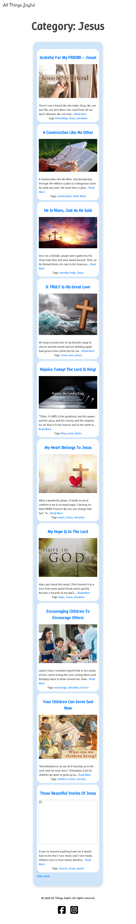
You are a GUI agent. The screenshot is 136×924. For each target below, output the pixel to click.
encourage (60, 687)
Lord (70, 433)
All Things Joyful (19, 5)
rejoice (78, 433)
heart (61, 517)
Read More (80, 114)
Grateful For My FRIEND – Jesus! (68, 57)
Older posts (43, 876)
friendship (61, 118)
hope (73, 273)
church (63, 868)
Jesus (72, 118)
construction (64, 196)
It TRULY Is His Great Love (68, 287)
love (71, 355)
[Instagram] (74, 910)
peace (78, 355)
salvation (82, 118)
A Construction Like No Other (68, 132)
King (63, 433)
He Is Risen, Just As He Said (68, 210)
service (84, 687)
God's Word (79, 196)
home (72, 779)
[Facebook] (61, 910)
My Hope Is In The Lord (68, 531)
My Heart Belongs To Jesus (68, 447)
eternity (63, 273)
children (62, 779)
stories (80, 868)
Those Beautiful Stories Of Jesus (68, 793)
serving (81, 779)
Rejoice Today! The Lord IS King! (68, 369)
